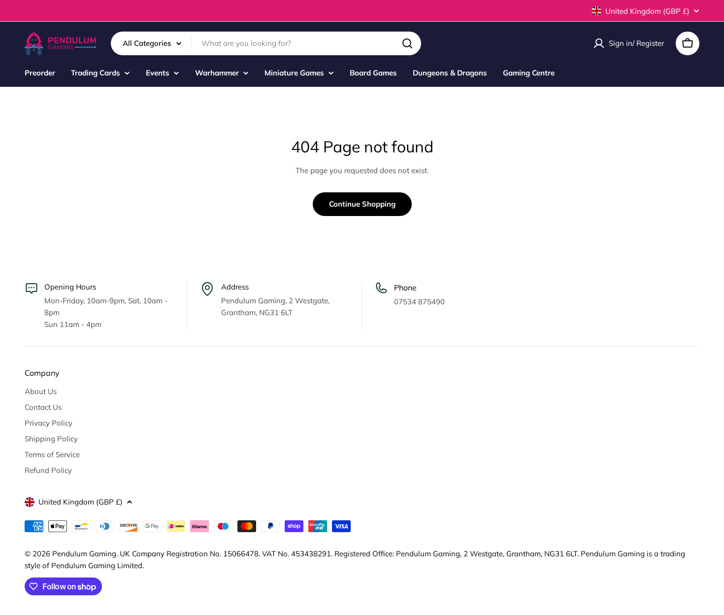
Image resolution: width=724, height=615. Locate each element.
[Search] (407, 43)
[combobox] (266, 43)
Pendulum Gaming (84, 553)
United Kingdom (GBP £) (647, 11)
